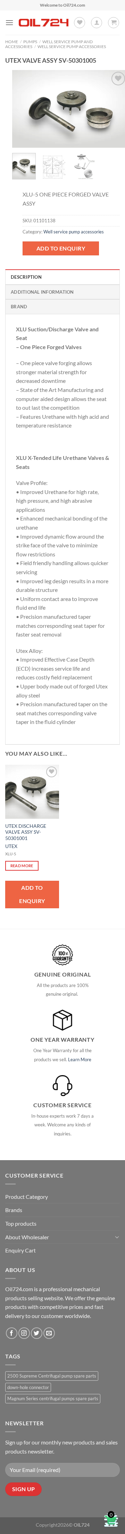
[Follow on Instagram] (24, 1333)
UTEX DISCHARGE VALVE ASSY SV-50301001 (25, 832)
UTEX (11, 846)
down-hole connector (28, 1387)
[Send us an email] (49, 1333)
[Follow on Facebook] (11, 1333)
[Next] (115, 109)
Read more (21, 865)
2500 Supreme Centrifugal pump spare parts (51, 1376)
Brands (13, 1210)
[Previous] (23, 109)
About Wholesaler (27, 1237)
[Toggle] (117, 1237)
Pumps (30, 41)
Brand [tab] (19, 306)
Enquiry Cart (20, 1250)
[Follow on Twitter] (36, 1333)
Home (11, 41)
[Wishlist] (79, 22)
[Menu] (9, 22)
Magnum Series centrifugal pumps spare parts (52, 1398)
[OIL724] (43, 22)
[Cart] (113, 22)
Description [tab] (26, 277)
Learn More (79, 1059)
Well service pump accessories (72, 46)
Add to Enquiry (60, 248)
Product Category (26, 1196)
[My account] (96, 22)
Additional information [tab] (42, 292)
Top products (20, 1223)
